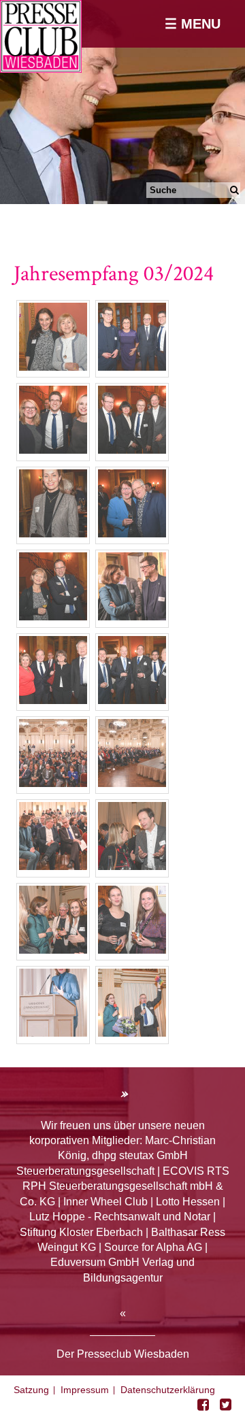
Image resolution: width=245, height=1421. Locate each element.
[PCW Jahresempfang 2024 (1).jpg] (53, 367)
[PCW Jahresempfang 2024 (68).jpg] (132, 783)
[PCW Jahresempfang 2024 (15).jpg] (53, 533)
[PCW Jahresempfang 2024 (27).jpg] (132, 533)
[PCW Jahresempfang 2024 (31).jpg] (53, 616)
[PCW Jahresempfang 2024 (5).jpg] (132, 367)
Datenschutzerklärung (167, 1389)
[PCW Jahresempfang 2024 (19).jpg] (132, 450)
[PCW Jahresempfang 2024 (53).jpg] (53, 700)
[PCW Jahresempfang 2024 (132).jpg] (53, 1033)
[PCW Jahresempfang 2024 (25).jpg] (53, 450)
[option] (122, 102)
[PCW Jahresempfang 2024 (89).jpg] (132, 950)
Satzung (31, 1389)
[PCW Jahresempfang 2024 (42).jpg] (132, 616)
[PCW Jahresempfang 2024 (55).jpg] (53, 866)
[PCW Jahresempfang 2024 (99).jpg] (53, 950)
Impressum (85, 1389)
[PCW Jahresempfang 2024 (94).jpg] (132, 866)
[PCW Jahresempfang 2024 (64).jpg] (53, 783)
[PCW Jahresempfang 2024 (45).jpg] (132, 700)
